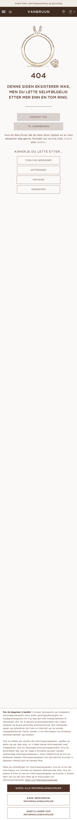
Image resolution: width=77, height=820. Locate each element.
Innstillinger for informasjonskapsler (38, 813)
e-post (68, 138)
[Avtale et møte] (63, 11)
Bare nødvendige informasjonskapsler (38, 800)
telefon (41, 142)
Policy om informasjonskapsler (41, 780)
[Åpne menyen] (3, 11)
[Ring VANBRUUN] (10, 11)
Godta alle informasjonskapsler (38, 788)
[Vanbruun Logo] (38, 12)
